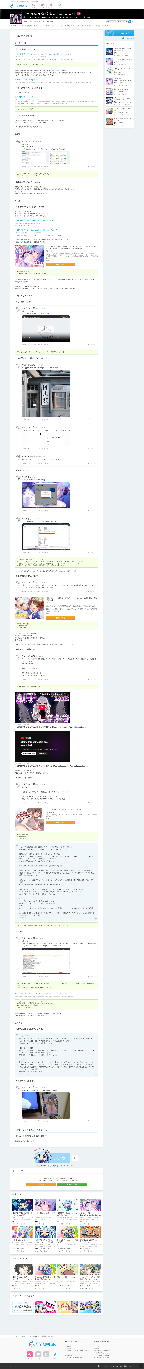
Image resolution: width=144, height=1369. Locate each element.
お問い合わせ (70, 1355)
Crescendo (110, 26)
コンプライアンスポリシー (102, 1357)
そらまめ (78, 26)
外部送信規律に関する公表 (102, 1355)
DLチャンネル (18, 6)
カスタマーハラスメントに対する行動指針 (78, 1350)
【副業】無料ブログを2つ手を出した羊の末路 (22, 1214)
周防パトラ (87, 26)
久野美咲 (69, 26)
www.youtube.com (23, 724)
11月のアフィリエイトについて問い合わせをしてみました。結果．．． (45, 1242)
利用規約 (69, 1348)
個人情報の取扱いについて (102, 1353)
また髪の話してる (98, 26)
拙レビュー (25, 917)
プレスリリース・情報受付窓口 (75, 1357)
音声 (89, 17)
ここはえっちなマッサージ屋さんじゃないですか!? (63, 809)
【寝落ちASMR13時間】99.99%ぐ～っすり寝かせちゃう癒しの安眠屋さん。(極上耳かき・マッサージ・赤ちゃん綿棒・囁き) (71, 247)
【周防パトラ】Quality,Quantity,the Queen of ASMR (89, 1215)
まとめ (23, 1336)
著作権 (97, 1346)
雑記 (31, 26)
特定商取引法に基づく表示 (102, 1350)
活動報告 (24, 26)
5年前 (46, 166)
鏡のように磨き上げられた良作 (123, 59)
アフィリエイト (40, 26)
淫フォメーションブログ (28, 1074)
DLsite (50, 26)
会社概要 (69, 1346)
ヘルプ (68, 1353)
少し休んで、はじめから (21, 1240)
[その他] (132, 21)
